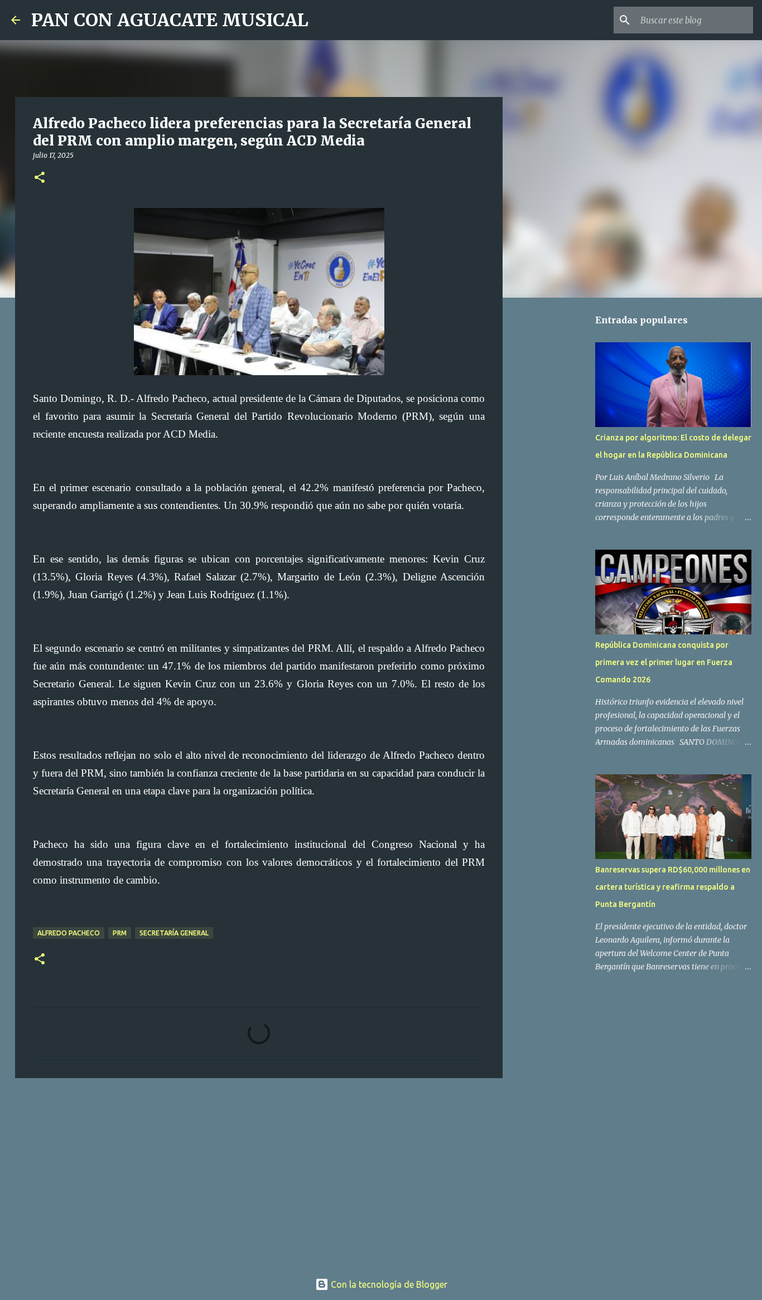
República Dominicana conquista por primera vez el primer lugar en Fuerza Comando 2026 (663, 662)
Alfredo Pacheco (68, 933)
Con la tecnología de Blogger (388, 1284)
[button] (39, 178)
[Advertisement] (259, 1173)
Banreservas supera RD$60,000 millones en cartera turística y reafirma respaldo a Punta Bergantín (672, 887)
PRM (120, 933)
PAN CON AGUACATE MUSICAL (169, 20)
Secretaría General (174, 933)
